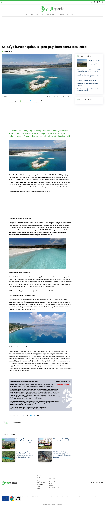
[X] (100, 2)
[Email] (37, 101)
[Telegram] (97, 2)
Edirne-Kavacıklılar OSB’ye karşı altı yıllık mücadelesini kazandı (61, 441)
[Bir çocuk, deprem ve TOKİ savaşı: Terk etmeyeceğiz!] (82, 63)
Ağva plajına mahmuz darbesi (86, 80)
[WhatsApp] (20, 101)
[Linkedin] (34, 101)
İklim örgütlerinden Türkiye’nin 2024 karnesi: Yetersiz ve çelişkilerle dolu (88, 70)
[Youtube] (102, 2)
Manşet (70, 96)
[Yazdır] (41, 101)
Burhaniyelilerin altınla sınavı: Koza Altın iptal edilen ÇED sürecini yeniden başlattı (25, 441)
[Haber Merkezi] (3, 51)
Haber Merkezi (8, 51)
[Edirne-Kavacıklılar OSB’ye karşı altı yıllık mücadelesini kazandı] (45, 443)
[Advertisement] (52, 28)
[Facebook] (92, 2)
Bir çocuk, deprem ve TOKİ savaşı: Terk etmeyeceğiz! (94, 62)
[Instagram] (94, 2)
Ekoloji (64, 96)
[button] (1, 2)
